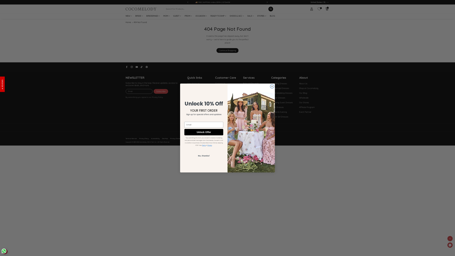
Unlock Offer (204, 132)
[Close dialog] (272, 86)
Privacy (209, 145)
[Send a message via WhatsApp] (4, 251)
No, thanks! (204, 155)
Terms (204, 145)
